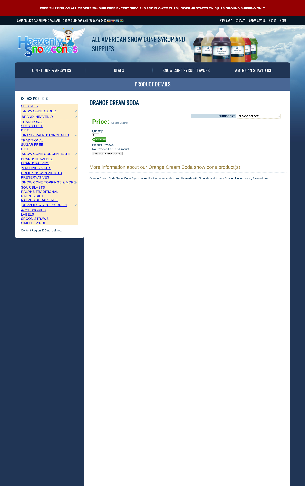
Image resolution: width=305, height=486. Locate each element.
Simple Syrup (33, 223)
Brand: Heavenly (37, 117)
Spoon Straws (35, 219)
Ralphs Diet (32, 196)
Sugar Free (32, 126)
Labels (27, 214)
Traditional (32, 122)
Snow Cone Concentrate (46, 154)
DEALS (119, 70)
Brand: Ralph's (35, 163)
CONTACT (240, 21)
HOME (283, 21)
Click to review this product (107, 153)
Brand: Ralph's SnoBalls (45, 135)
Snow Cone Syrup (39, 111)
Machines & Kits (36, 168)
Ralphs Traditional (39, 192)
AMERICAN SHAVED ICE (253, 70)
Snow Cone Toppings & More (49, 182)
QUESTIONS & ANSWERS (51, 70)
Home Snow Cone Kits (41, 173)
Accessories (33, 210)
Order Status (257, 21)
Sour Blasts (33, 187)
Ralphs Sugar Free (39, 200)
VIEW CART (226, 21)
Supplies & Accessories (44, 205)
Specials (29, 106)
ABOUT (272, 21)
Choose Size (227, 116)
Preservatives (35, 177)
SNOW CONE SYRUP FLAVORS (186, 70)
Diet (25, 130)
